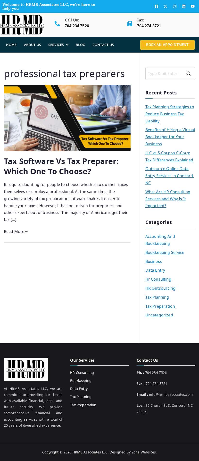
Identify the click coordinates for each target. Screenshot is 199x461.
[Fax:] (129, 23)
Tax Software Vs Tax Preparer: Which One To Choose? (61, 166)
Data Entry (155, 270)
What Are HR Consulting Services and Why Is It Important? (168, 199)
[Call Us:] (57, 23)
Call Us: (72, 20)
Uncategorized (159, 315)
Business (153, 261)
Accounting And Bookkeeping (160, 240)
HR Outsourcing (160, 288)
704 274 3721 (149, 26)
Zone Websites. (144, 452)
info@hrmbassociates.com (171, 394)
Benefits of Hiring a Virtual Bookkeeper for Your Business (170, 137)
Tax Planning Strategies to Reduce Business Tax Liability (169, 114)
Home (11, 44)
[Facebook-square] (156, 6)
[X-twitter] (165, 6)
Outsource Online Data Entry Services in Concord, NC (169, 175)
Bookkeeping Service (164, 252)
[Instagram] (175, 6)
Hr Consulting (158, 279)
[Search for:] (170, 73)
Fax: (140, 20)
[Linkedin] (184, 6)
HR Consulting (82, 372)
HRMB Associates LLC (90, 452)
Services (56, 44)
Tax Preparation (160, 306)
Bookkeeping (80, 380)
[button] (58, 44)
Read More (14, 231)
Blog (80, 44)
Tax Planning (157, 297)
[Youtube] (193, 6)
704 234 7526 (77, 26)
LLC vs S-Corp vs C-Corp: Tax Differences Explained (169, 156)
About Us (32, 44)
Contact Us (103, 44)
